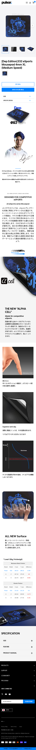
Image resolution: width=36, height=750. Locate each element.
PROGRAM (4, 681)
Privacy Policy (4, 726)
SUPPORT (4, 670)
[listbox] (6, 710)
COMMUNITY (5, 676)
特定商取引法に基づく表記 (7, 730)
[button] (32, 25)
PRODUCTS (4, 665)
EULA (21, 726)
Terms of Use (13, 726)
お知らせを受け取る (18, 89)
